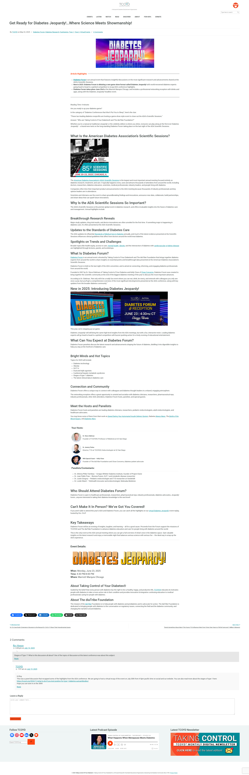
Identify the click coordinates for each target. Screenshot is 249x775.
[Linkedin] (26, 735)
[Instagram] (16, 735)
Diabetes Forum (39, 32)
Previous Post (15, 625)
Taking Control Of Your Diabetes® (124, 4)
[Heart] (36, 735)
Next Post (236, 625)
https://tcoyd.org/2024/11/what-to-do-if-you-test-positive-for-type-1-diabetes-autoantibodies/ (53, 681)
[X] (31, 735)
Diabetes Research (52, 32)
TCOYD (14, 32)
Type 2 (77, 32)
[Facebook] (12, 735)
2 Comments (98, 32)
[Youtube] (21, 735)
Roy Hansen (18, 645)
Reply (16, 659)
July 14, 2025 (29, 648)
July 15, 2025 (32, 669)
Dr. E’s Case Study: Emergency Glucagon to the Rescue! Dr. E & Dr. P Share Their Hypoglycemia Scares (40, 627)
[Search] (31, 742)
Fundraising (64, 32)
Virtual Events (85, 32)
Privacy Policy (173, 773)
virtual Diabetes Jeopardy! (159, 511)
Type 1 (71, 32)
